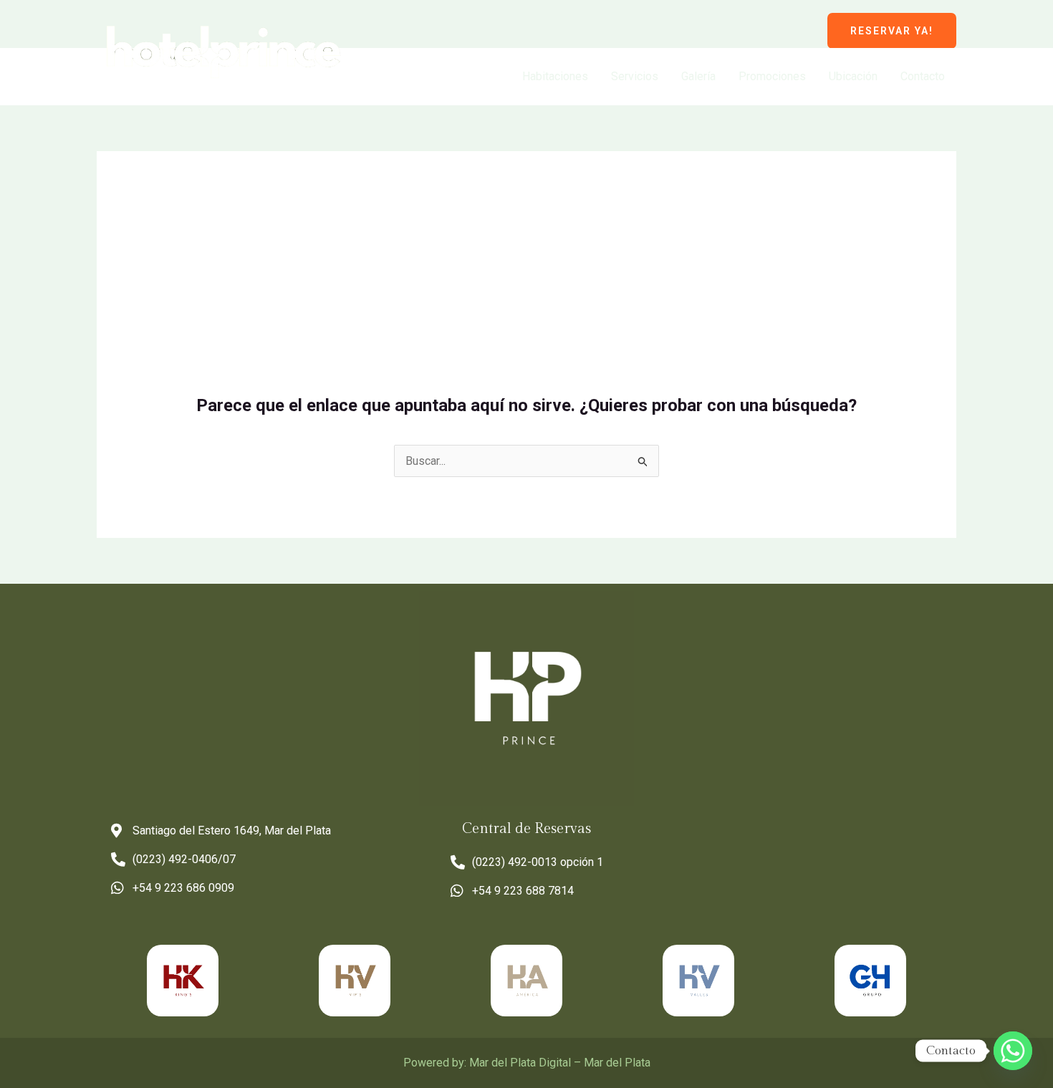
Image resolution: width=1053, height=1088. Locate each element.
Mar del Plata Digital (520, 1062)
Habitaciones (555, 76)
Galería (698, 76)
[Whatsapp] (1013, 1050)
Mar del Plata (617, 1062)
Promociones (772, 76)
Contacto (922, 76)
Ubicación (853, 76)
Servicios (634, 76)
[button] (891, 31)
